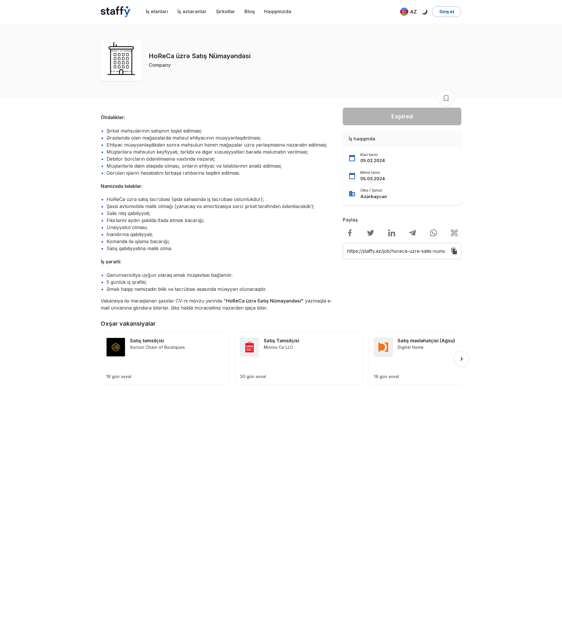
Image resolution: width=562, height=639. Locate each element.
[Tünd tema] (424, 11)
